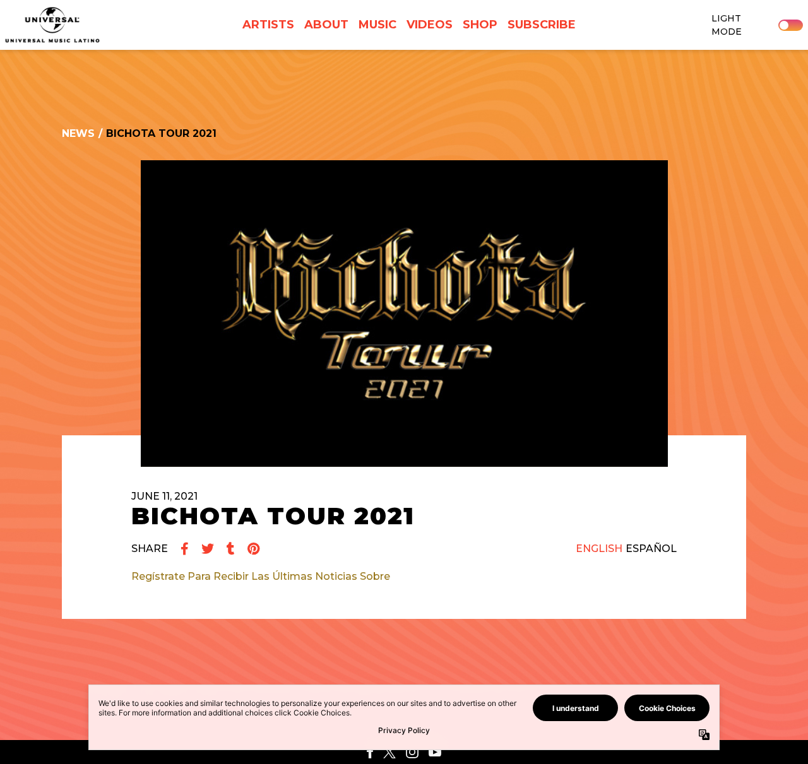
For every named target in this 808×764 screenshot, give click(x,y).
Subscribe (542, 25)
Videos (430, 25)
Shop (480, 25)
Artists (268, 25)
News (78, 133)
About (326, 25)
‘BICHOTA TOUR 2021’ (449, 576)
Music (377, 25)
